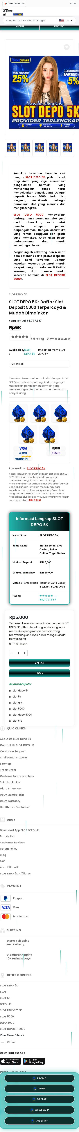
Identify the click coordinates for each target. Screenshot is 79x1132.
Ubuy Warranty (10, 801)
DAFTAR (59, 26)
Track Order (8, 770)
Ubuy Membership (12, 795)
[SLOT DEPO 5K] (18, 14)
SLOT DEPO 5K (35, 177)
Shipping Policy (10, 782)
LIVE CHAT (41, 1120)
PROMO (41, 1079)
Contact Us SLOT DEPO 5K (17, 745)
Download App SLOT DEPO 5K (19, 830)
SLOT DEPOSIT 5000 (12, 1029)
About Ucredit (9, 867)
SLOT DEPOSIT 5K (11, 1010)
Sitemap (5, 764)
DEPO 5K (5, 1004)
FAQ (2, 861)
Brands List (7, 836)
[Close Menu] (4, 15)
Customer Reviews (12, 842)
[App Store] (11, 1062)
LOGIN (20, 26)
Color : (17, 363)
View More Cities (11, 1035)
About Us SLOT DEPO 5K (15, 739)
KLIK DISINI (34, 500)
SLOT (3, 992)
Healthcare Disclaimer (15, 807)
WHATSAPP (42, 1109)
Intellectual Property (14, 757)
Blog (3, 855)
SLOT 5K (5, 998)
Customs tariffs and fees (17, 776)
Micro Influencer (11, 788)
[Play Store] (34, 1062)
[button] (67, 47)
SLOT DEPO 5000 (28, 215)
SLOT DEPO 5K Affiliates (15, 873)
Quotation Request (13, 751)
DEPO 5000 (7, 1023)
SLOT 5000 (7, 1016)
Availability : (16, 352)
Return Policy (8, 849)
